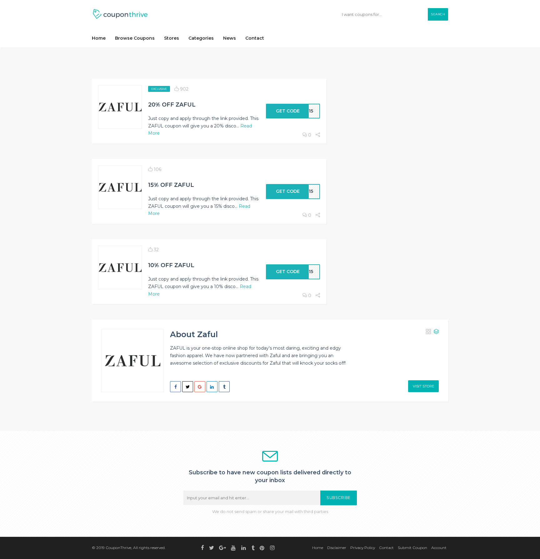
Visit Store (423, 386)
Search (438, 14)
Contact (254, 38)
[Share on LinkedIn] (212, 386)
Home (99, 38)
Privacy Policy (362, 547)
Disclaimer (336, 547)
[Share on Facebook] (175, 386)
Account (439, 547)
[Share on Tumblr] (224, 386)
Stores (171, 38)
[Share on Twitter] (187, 386)
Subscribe (339, 497)
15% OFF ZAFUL (171, 185)
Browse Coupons (135, 38)
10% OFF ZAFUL (171, 265)
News (229, 38)
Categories (201, 38)
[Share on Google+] (199, 386)
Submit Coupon (412, 547)
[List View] (436, 332)
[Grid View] (428, 332)
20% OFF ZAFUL (172, 104)
